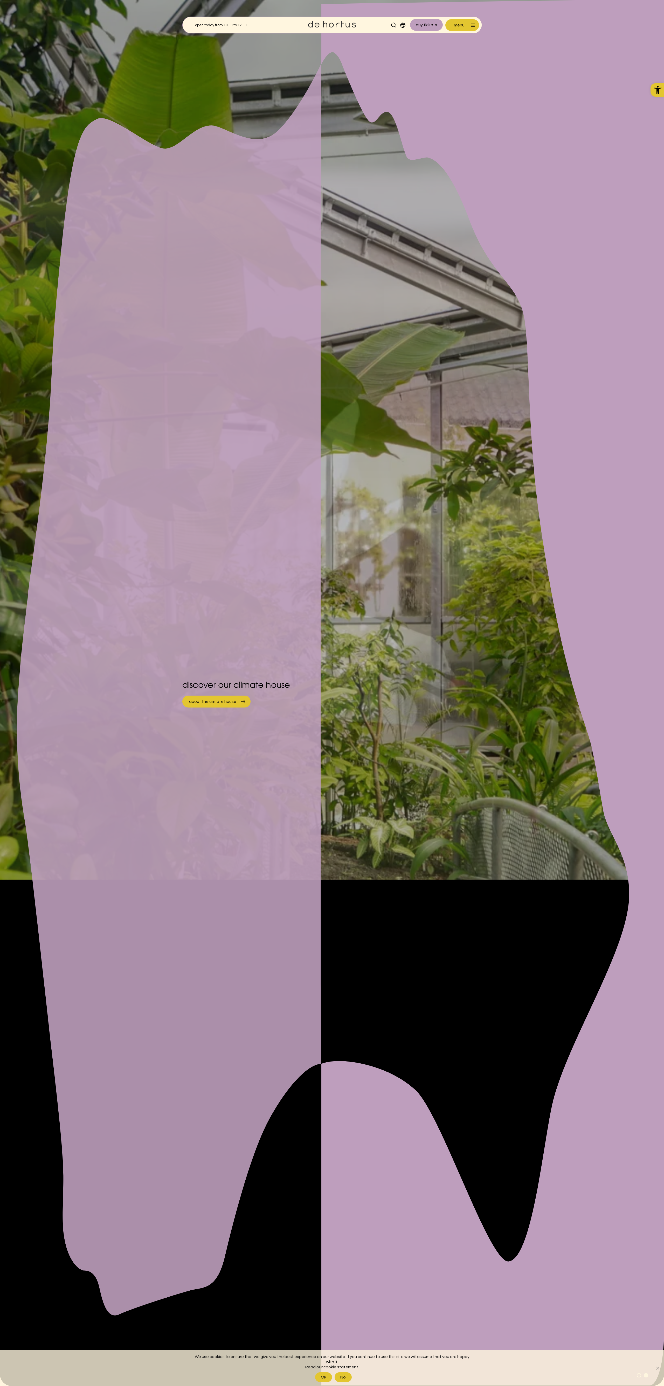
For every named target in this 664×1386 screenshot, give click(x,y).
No (343, 1377)
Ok (324, 1377)
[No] (657, 1368)
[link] (657, 90)
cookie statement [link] (340, 1367)
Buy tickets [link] (426, 25)
